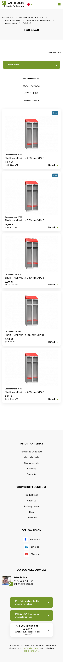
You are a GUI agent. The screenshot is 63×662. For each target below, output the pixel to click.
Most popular (31, 85)
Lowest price (31, 93)
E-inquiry (31, 468)
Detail (51, 165)
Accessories (11, 23)
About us (31, 500)
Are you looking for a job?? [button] (27, 629)
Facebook (35, 539)
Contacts (31, 474)
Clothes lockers (12, 20)
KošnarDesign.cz (31, 648)
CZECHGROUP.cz (31, 651)
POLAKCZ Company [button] (27, 615)
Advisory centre (31, 506)
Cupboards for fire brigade (38, 20)
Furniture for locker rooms (31, 17)
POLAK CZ (13, 3)
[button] (29, 4)
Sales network (31, 463)
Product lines (31, 494)
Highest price (32, 100)
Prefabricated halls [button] (27, 602)
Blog (31, 512)
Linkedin (35, 546)
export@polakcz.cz (23, 583)
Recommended (31, 78)
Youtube (35, 554)
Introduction (7, 17)
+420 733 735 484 (23, 581)
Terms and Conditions (31, 451)
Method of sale (31, 457)
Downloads (31, 517)
